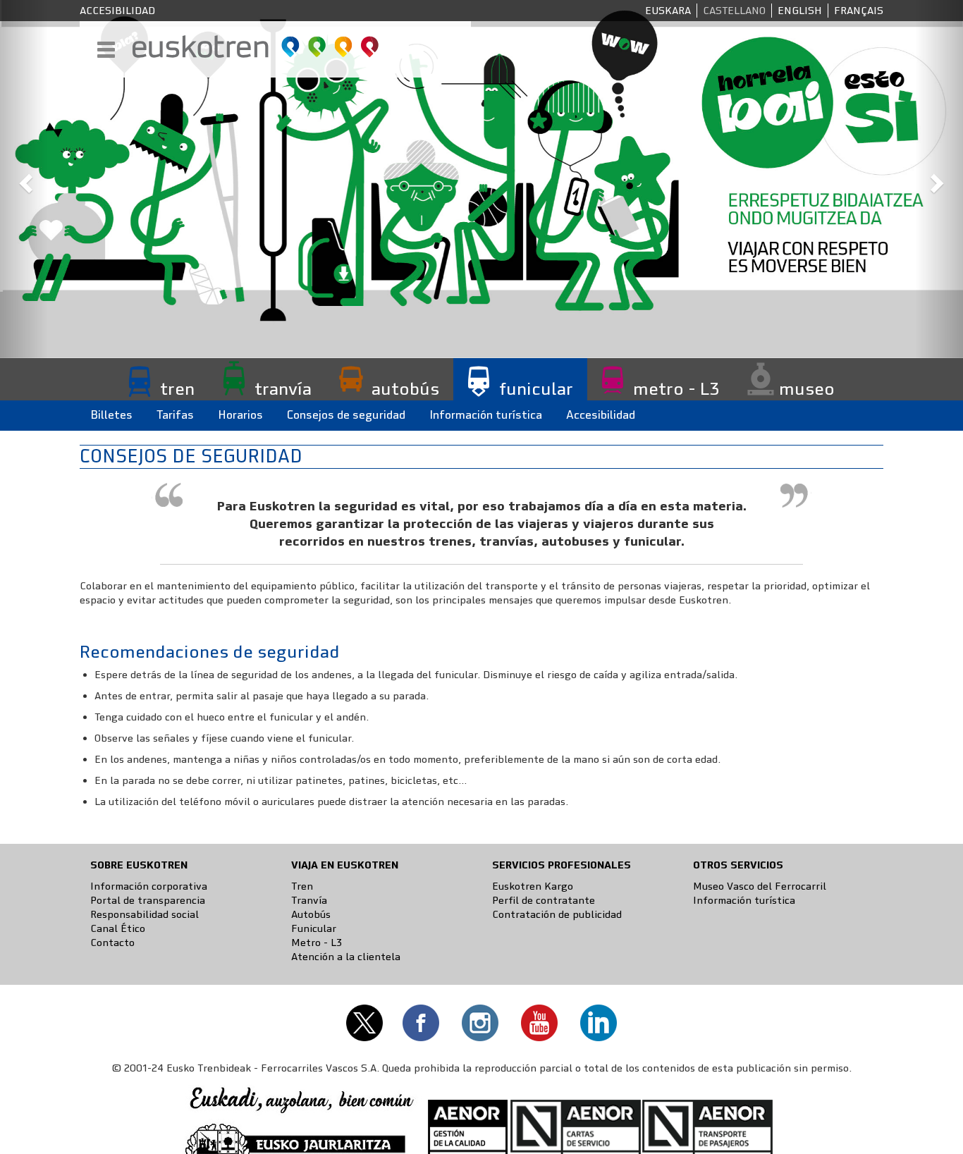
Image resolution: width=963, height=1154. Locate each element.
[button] (24, 179)
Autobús (311, 914)
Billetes (111, 414)
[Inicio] (256, 46)
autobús (405, 388)
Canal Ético (117, 928)
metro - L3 (676, 388)
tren (177, 388)
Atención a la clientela (345, 956)
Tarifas (175, 414)
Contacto (112, 942)
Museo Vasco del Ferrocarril (759, 886)
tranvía (283, 388)
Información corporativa (148, 886)
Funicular (313, 928)
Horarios (240, 414)
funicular (536, 388)
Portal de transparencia (147, 900)
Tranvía (309, 900)
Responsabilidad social (144, 914)
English (800, 10)
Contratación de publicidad (557, 914)
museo (807, 388)
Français (858, 10)
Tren (302, 886)
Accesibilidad (117, 10)
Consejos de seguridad (346, 414)
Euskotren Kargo (532, 886)
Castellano (734, 10)
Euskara (668, 10)
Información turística (485, 414)
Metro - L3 (316, 942)
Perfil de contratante (543, 900)
